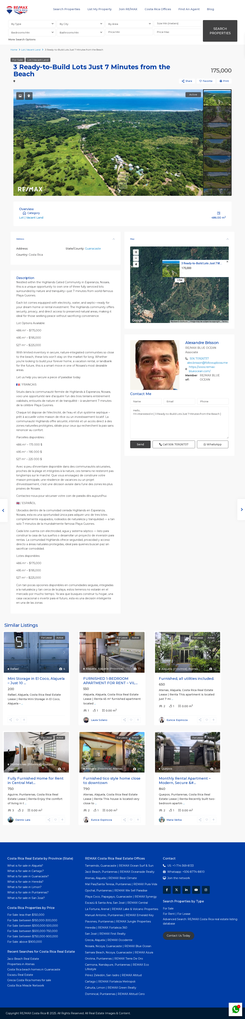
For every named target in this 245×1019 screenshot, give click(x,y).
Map (132, 239)
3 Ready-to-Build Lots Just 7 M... (201, 263)
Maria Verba (174, 819)
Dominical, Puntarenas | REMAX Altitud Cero (115, 994)
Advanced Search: (175, 919)
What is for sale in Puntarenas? (28, 892)
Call (175, 444)
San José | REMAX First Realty (105, 933)
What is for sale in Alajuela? (25, 865)
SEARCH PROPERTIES (220, 31)
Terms (225, 321)
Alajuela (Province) (110, 668)
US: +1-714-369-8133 (180, 865)
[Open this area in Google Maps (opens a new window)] (137, 320)
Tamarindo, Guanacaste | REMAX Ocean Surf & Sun (119, 865)
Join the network (178, 878)
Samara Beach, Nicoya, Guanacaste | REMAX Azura (119, 952)
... (22, 703)
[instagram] (206, 890)
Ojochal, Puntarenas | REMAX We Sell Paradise (116, 890)
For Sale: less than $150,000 (25, 915)
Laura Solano (99, 719)
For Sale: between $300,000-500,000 (32, 925)
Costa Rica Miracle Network (25, 985)
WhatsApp (214, 444)
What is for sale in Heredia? (25, 881)
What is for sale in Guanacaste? (28, 876)
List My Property (99, 9)
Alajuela (91, 668)
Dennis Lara (22, 819)
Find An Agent (189, 9)
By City (64, 23)
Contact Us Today (178, 935)
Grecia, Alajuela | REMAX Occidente (108, 940)
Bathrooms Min (69, 32)
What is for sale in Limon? (24, 887)
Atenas (193, 669)
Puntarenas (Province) (25, 764)
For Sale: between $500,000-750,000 (32, 931)
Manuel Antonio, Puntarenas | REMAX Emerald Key (119, 915)
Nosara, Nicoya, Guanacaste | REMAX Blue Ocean (118, 946)
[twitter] (176, 890)
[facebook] (167, 890)
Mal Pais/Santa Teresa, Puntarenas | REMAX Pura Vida (121, 884)
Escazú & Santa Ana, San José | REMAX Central (116, 902)
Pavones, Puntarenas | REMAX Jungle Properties (118, 921)
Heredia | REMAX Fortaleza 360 (106, 927)
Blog (210, 9)
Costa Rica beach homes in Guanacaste (33, 969)
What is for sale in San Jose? (26, 898)
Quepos (166, 768)
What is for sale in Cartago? (25, 871)
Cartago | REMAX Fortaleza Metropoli (110, 981)
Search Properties (66, 9)
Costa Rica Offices (158, 9)
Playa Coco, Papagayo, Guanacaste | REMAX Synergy (121, 896)
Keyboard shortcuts (179, 321)
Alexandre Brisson (202, 342)
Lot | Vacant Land (30, 49)
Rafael (14, 669)
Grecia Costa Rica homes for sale (29, 980)
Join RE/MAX (128, 9)
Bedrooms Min (20, 32)
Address (20, 239)
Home (14, 49)
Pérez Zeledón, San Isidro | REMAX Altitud (113, 975)
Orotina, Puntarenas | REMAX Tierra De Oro (114, 958)
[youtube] (196, 890)
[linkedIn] (186, 890)
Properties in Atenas (20, 964)
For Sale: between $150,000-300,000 (32, 920)
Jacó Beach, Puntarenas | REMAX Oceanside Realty (119, 871)
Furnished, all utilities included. (186, 679)
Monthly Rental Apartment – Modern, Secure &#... (185, 780)
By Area (113, 23)
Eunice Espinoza (177, 719)
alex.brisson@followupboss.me (207, 362)
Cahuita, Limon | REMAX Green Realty (110, 987)
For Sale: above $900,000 (25, 941)
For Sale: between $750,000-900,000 (32, 936)
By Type (16, 23)
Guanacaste (93, 248)
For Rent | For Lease (176, 914)
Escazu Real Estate (20, 975)
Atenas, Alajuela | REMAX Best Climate (111, 878)
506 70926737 (199, 358)
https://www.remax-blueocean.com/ (202, 369)
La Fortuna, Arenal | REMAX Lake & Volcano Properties (121, 909)
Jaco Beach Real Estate (23, 958)
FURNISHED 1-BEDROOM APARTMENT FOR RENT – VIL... (110, 681)
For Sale (17, 59)
